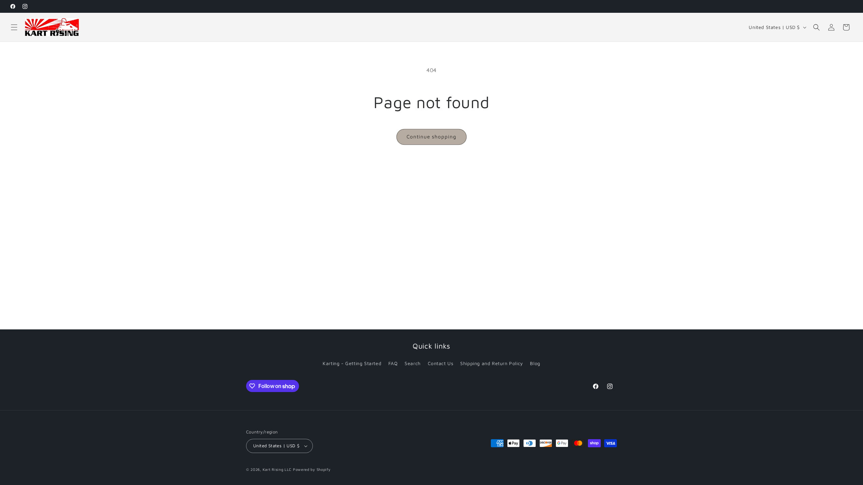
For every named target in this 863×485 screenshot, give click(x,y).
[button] (14, 27)
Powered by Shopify (312, 469)
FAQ (393, 363)
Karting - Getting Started (352, 363)
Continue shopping (431, 136)
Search (413, 363)
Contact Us (440, 363)
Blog (535, 363)
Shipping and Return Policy (491, 363)
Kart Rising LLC (277, 469)
